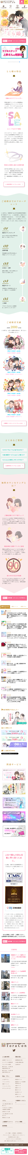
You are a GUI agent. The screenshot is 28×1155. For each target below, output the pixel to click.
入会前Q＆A (17, 1064)
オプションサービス (6, 1088)
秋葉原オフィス (18, 1079)
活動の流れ (18, 1056)
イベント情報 (18, 1121)
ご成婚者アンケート (7, 1121)
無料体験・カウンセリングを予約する (14, 40)
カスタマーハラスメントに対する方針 (13, 1139)
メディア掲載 (7, 1133)
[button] (14, 450)
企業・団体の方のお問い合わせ (10, 1140)
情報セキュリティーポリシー (18, 1135)
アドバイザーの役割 (6, 1064)
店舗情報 (17, 1076)
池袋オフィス (18, 1087)
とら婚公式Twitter (9, 750)
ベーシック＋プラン (6, 1086)
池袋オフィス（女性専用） (18, 992)
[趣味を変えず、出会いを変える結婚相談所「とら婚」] (7, 2)
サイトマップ (20, 1140)
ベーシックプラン (6, 1081)
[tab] (14, 450)
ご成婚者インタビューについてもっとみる (13, 423)
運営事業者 (19, 1133)
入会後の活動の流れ (19, 1062)
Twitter (13, 967)
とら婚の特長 (5, 1056)
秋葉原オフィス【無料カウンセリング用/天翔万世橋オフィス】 (18, 956)
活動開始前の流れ (19, 1060)
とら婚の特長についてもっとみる (13, 184)
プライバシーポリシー (7, 1135)
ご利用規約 (14, 1133)
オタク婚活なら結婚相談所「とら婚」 (16, 1144)
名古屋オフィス (15, 1014)
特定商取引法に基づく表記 (13, 1137)
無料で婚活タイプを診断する (7, 1151)
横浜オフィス (14, 1003)
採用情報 (4, 1125)
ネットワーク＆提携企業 (7, 1062)
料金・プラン (5, 1076)
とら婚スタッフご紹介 (19, 1096)
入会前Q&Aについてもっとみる (13, 465)
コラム (4, 1100)
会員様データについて (7, 1060)
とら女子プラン (5, 1079)
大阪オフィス (14, 982)
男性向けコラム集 (6, 1117)
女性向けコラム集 (6, 1111)
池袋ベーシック (5, 1083)
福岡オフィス (14, 1025)
